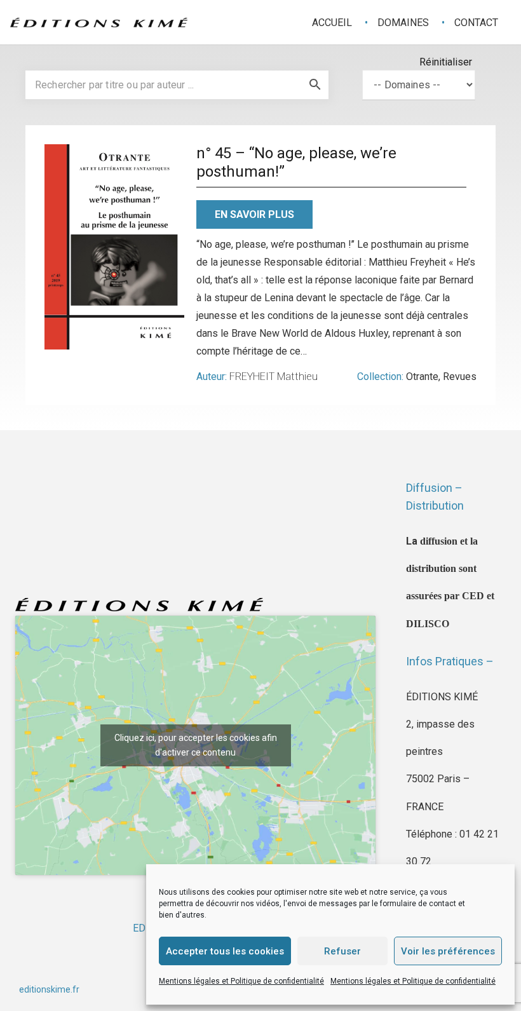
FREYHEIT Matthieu (273, 376)
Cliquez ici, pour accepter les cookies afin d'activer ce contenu (195, 745)
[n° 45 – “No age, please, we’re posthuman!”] (114, 246)
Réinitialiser (445, 62)
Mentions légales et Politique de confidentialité (241, 981)
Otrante (422, 376)
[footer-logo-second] (98, 22)
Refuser (342, 951)
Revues (460, 376)
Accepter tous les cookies (225, 951)
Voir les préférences (448, 951)
